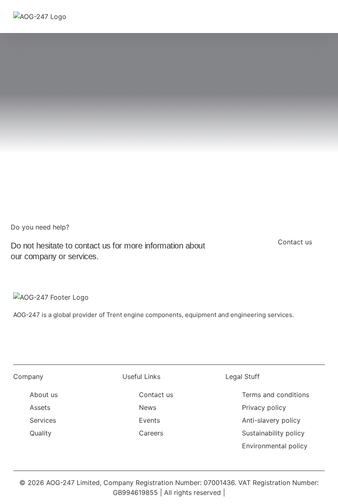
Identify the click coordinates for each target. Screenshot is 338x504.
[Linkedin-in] (23, 338)
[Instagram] (50, 338)
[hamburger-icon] (315, 16)
